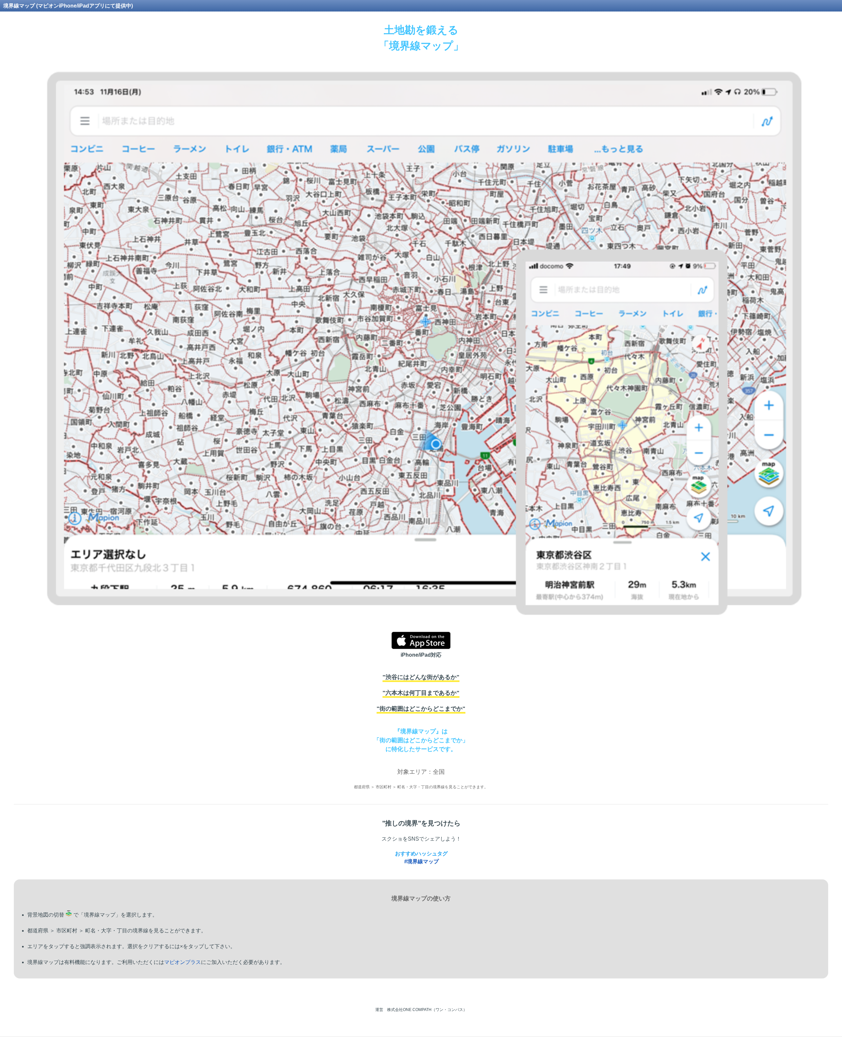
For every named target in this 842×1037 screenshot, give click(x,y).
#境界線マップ (421, 861)
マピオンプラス (182, 962)
